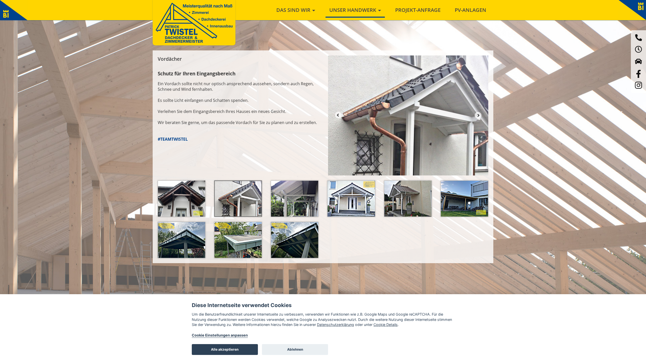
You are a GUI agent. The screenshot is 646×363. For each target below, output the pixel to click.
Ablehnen (295, 349)
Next (478, 115)
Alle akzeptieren (224, 349)
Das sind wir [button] (294, 10)
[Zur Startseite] (194, 22)
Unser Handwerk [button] (353, 10)
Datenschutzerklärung (335, 324)
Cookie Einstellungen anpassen (220, 335)
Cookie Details (385, 324)
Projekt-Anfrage (418, 10)
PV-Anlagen (470, 10)
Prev (338, 115)
